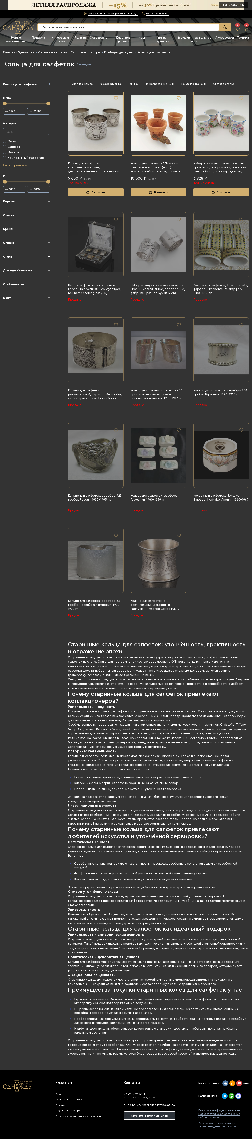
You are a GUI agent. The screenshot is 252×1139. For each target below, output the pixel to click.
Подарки (38, 37)
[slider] (5, 103)
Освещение (98, 37)
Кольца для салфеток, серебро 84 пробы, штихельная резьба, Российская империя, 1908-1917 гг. (156, 394)
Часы (142, 37)
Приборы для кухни (119, 52)
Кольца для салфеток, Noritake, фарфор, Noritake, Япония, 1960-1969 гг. (220, 499)
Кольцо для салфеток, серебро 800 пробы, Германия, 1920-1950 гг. (220, 392)
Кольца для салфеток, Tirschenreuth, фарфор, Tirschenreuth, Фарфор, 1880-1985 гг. (220, 289)
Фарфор (14, 146)
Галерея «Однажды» (18, 52)
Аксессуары (224, 37)
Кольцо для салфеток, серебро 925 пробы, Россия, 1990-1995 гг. (95, 497)
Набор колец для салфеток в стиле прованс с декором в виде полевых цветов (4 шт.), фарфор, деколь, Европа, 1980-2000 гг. (220, 167)
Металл (13, 152)
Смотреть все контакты (150, 1115)
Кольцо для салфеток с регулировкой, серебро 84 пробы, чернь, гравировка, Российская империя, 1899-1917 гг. (95, 394)
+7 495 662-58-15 (135, 1094)
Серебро (14, 141)
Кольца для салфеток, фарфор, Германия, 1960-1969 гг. (154, 497)
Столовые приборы (85, 52)
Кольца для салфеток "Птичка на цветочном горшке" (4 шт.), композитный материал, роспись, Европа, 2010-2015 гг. (156, 167)
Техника (243, 37)
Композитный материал (26, 157)
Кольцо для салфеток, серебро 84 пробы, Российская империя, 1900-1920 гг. (94, 604)
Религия (81, 37)
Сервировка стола (52, 52)
